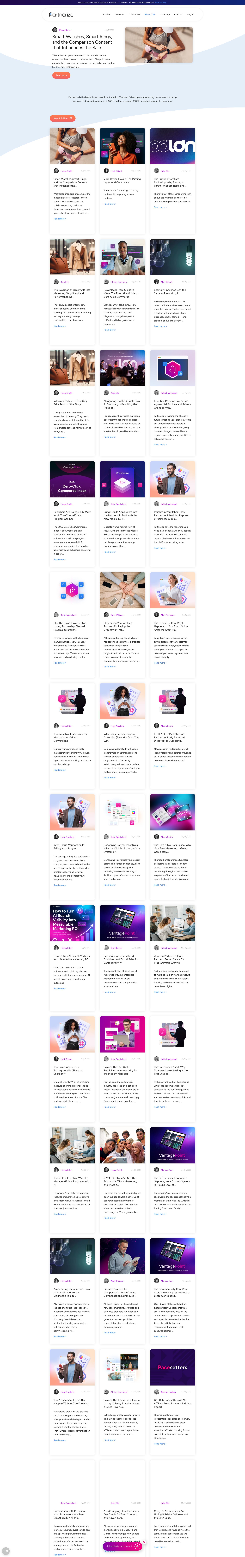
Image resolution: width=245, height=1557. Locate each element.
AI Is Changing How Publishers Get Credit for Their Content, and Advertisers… (121, 1514)
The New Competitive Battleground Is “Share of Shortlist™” (68, 1070)
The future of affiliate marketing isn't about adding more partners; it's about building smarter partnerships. (172, 197)
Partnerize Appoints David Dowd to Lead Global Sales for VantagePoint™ (121, 959)
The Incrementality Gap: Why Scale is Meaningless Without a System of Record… (171, 1292)
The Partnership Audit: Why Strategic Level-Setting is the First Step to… (171, 1070)
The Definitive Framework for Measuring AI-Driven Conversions (70, 737)
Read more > (60, 218)
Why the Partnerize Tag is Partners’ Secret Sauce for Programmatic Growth (169, 959)
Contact (178, 14)
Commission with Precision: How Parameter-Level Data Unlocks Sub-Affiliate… (69, 1514)
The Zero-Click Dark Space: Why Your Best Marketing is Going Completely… (172, 848)
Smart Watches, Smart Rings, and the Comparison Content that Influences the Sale (82, 42)
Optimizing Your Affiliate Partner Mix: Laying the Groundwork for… (118, 626)
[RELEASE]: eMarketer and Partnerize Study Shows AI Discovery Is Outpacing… (169, 737)
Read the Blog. (161, 2)
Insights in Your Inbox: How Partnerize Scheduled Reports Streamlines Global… (171, 515)
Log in (190, 14)
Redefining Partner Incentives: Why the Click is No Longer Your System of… (122, 848)
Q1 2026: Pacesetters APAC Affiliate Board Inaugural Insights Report (172, 1403)
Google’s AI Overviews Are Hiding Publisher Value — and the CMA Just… (171, 1514)
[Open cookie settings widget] (6, 1551)
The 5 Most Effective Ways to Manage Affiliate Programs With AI (72, 1181)
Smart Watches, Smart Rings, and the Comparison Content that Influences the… (70, 182)
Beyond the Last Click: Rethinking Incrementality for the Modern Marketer (120, 1070)
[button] (144, 1542)
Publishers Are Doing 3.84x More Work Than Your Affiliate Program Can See (72, 515)
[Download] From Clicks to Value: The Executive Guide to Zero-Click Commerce (121, 293)
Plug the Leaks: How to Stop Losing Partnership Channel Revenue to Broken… (70, 626)
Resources (150, 14)
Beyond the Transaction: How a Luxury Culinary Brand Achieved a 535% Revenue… (122, 1403)
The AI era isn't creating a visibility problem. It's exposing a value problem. (121, 194)
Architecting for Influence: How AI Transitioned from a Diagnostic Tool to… (72, 1292)
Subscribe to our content (119, 1546)
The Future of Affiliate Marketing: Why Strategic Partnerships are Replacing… (170, 182)
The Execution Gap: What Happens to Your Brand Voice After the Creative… (171, 626)
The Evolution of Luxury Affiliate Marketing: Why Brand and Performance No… (72, 293)
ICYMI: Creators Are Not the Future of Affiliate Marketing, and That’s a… (120, 1181)
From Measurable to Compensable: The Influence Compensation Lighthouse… (120, 1292)
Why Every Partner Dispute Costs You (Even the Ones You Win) (121, 737)
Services (120, 14)
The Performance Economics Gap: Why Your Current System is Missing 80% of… (172, 1181)
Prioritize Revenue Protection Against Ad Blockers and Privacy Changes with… (172, 404)
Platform (106, 14)
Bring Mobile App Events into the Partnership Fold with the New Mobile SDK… (120, 515)
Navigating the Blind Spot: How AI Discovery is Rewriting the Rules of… (122, 404)
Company (165, 14)
